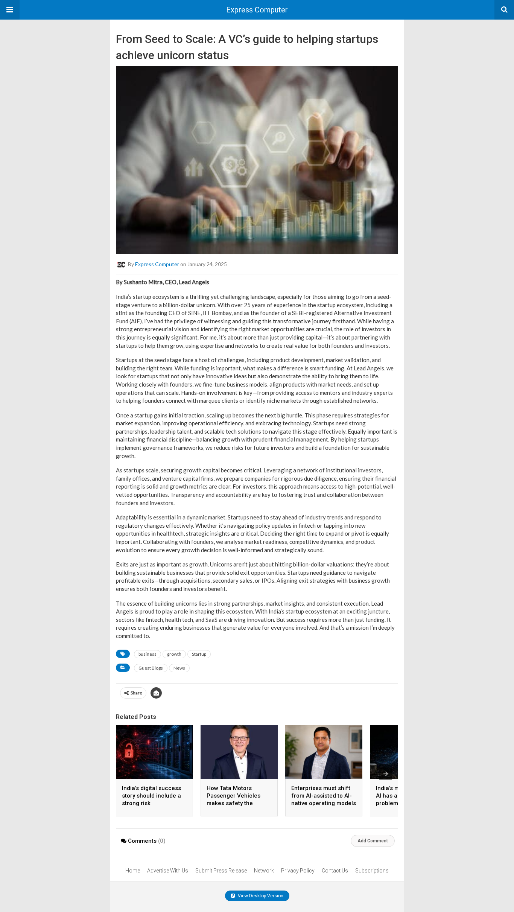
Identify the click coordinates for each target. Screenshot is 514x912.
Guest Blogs (150, 668)
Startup (199, 654)
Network (264, 871)
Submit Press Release (221, 871)
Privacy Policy (298, 871)
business (147, 654)
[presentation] (385, 773)
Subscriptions (372, 871)
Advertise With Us (167, 871)
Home (132, 871)
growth (174, 654)
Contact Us (335, 871)
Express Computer (257, 9)
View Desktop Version (260, 895)
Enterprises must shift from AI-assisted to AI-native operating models (323, 796)
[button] (10, 10)
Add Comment (372, 840)
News (179, 668)
